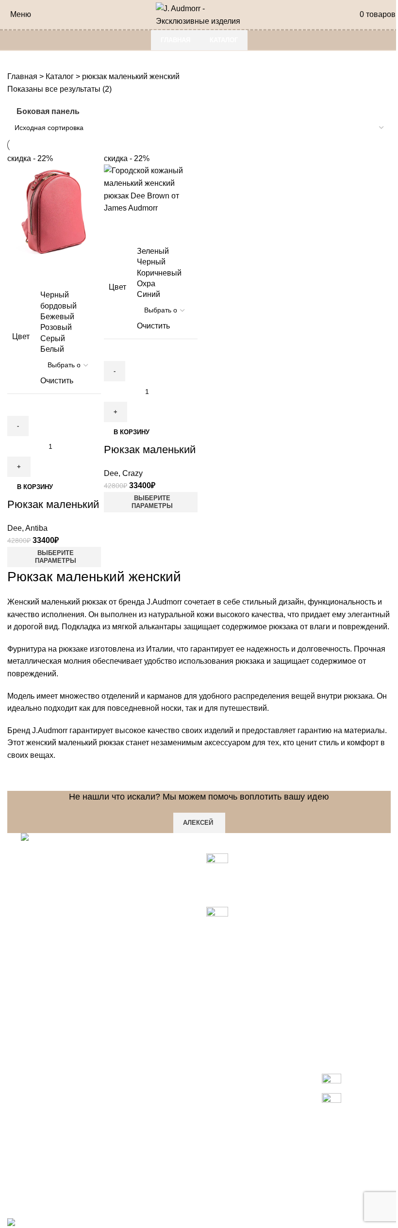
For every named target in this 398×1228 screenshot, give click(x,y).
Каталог (224, 40)
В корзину (35, 487)
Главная (175, 40)
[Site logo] (199, 14)
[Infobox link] (199, 614)
